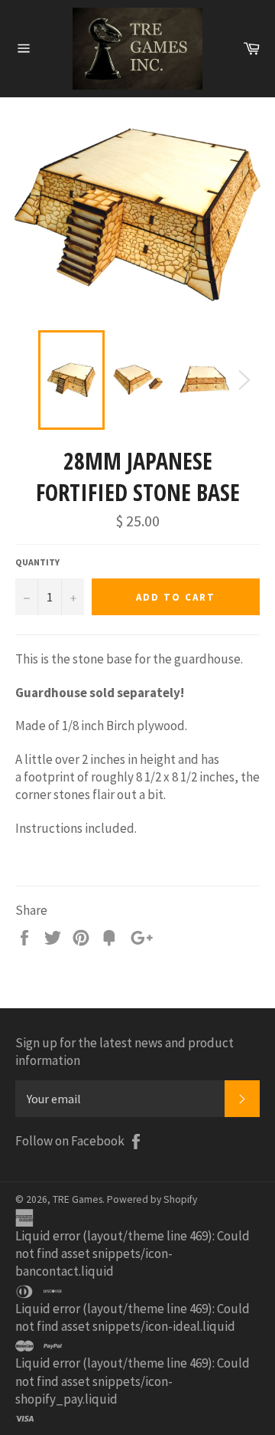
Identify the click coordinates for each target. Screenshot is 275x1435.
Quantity (37, 562)
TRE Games (77, 1199)
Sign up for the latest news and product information (124, 1051)
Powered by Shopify (152, 1199)
